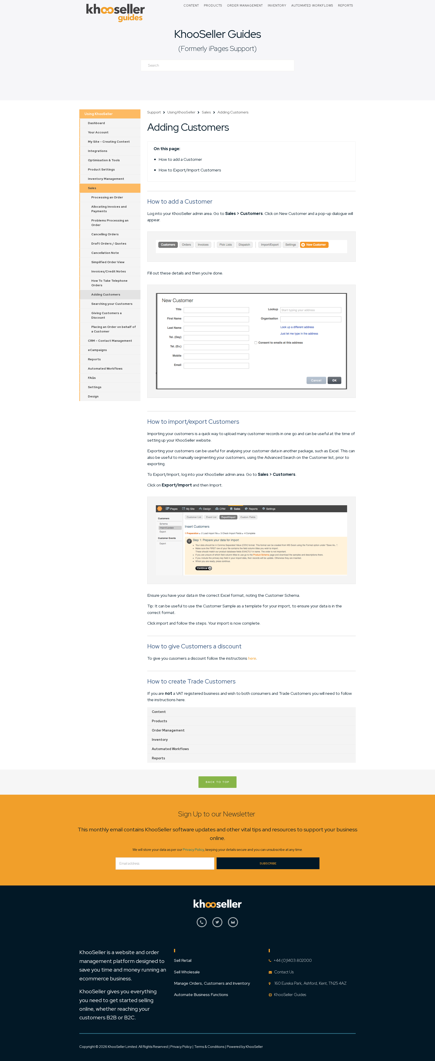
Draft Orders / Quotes (108, 243)
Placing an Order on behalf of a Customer (113, 329)
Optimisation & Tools (104, 160)
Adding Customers (105, 294)
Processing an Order (107, 197)
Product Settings (101, 169)
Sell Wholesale (187, 971)
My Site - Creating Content (109, 142)
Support (154, 112)
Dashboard (96, 123)
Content (191, 5)
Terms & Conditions (209, 1046)
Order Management (245, 5)
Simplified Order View (107, 262)
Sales (92, 188)
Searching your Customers (112, 304)
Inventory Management (106, 179)
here (252, 658)
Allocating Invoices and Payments (109, 209)
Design (93, 396)
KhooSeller (254, 1046)
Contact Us (284, 971)
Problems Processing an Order (109, 223)
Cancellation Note (105, 253)
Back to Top (217, 782)
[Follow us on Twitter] (217, 924)
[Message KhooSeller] (233, 924)
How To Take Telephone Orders (109, 283)
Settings (95, 387)
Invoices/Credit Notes (108, 271)
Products (213, 5)
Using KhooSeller (99, 114)
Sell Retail (182, 960)
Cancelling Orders (105, 234)
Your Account (98, 132)
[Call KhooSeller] (202, 924)
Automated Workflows (312, 5)
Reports (345, 5)
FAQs (92, 378)
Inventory (277, 5)
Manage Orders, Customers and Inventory (212, 983)
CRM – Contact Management (110, 341)
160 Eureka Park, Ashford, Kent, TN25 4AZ (309, 983)
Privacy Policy (193, 849)
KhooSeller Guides (217, 33)
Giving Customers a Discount (106, 315)
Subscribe (268, 863)
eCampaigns (97, 350)
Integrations (97, 151)
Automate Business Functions (201, 994)
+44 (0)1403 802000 (292, 960)
